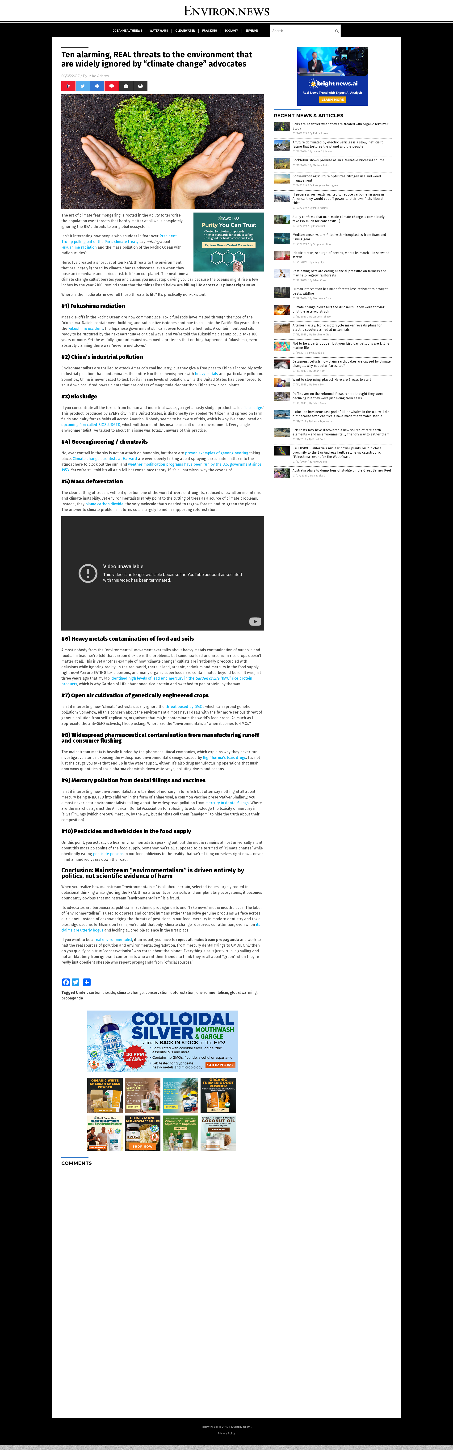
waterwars (159, 30)
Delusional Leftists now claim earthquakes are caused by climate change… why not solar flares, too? (342, 363)
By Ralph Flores (319, 133)
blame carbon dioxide (104, 504)
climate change (130, 992)
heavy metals (206, 374)
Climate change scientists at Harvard (105, 458)
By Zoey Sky (317, 262)
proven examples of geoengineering (216, 453)
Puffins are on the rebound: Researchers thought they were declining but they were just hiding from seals (338, 396)
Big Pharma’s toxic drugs (224, 757)
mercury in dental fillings (227, 803)
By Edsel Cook (318, 280)
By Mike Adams (318, 207)
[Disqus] (162, 1229)
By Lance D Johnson (321, 151)
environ (251, 30)
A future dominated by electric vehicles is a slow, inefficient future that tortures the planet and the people (338, 144)
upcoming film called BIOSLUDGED (90, 424)
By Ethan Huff (317, 226)
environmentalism (212, 992)
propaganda (72, 998)
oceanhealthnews (127, 30)
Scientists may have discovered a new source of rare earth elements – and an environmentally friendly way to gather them (341, 432)
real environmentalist (113, 939)
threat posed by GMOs (184, 706)
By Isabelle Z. (317, 352)
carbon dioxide (102, 992)
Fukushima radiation (79, 247)
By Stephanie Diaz (320, 244)
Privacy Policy (226, 1433)
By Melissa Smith (319, 165)
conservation (157, 992)
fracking (209, 30)
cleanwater (185, 30)
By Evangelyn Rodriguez (324, 185)
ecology (231, 30)
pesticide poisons (108, 854)
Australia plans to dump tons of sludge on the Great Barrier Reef (342, 470)
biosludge (253, 407)
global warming (243, 992)
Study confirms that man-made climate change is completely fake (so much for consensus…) (339, 219)
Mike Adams (98, 76)
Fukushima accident (85, 328)
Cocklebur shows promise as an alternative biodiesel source (338, 160)
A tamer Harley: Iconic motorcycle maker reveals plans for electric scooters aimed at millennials (337, 327)
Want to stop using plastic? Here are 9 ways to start (332, 380)
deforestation (182, 992)
